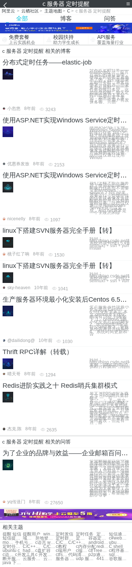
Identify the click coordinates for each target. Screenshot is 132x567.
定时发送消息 (82, 538)
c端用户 (63, 551)
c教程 (61, 547)
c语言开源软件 (9, 555)
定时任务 (85, 534)
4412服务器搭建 (102, 559)
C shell (116, 547)
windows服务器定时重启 (49, 534)
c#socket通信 (62, 555)
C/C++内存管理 (33, 547)
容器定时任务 (98, 538)
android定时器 (98, 543)
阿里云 (8, 11)
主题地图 (53, 11)
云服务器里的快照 (49, 559)
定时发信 (64, 534)
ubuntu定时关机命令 (115, 543)
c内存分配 (86, 547)
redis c (102, 547)
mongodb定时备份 (9, 543)
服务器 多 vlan (66, 559)
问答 (110, 18)
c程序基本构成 (119, 551)
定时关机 (102, 534)
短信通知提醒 (119, 534)
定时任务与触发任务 (13, 547)
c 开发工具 (45, 555)
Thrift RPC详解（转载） (38, 352)
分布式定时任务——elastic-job (47, 62)
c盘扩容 (43, 551)
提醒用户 (31, 534)
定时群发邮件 (66, 538)
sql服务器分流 (115, 555)
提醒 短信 (12, 534)
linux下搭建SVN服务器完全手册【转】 (59, 230)
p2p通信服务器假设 (98, 555)
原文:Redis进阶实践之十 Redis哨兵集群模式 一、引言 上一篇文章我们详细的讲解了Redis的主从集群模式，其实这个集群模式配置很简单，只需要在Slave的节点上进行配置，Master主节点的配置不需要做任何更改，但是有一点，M (109, 408)
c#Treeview (98, 551)
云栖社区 (30, 11)
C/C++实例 (78, 543)
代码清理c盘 (78, 555)
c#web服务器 (119, 538)
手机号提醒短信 (25, 543)
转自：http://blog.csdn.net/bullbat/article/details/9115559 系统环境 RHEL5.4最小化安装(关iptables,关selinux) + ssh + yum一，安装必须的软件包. (109, 277)
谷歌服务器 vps (119, 559)
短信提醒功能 (13, 538)
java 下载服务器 (13, 563)
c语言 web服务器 (45, 543)
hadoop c (29, 551)
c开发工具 (25, 555)
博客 (66, 18)
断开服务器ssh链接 (13, 559)
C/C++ (62, 543)
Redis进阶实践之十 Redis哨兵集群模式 (60, 385)
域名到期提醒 (29, 538)
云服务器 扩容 (33, 559)
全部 (22, 18)
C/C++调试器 (49, 547)
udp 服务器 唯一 (86, 559)
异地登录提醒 (45, 538)
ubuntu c (11, 551)
